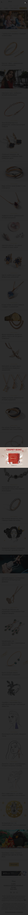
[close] (25, 3)
